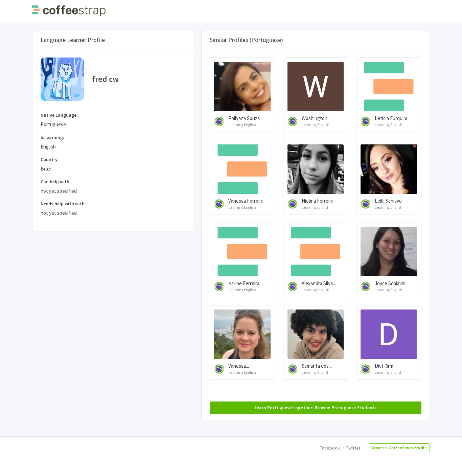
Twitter (353, 448)
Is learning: (52, 137)
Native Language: (59, 115)
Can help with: (56, 182)
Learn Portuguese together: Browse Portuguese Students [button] (316, 408)
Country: (50, 159)
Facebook (330, 448)
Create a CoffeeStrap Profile (399, 447)
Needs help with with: (63, 204)
